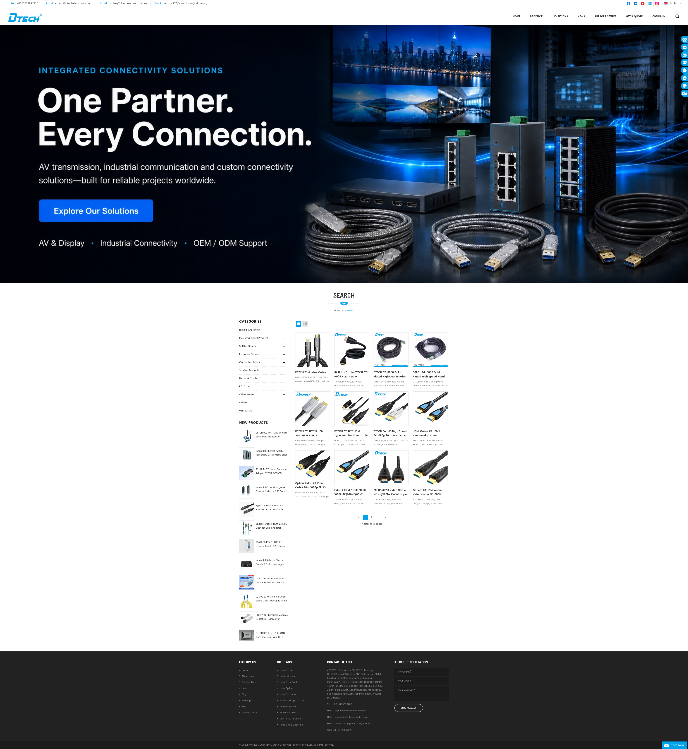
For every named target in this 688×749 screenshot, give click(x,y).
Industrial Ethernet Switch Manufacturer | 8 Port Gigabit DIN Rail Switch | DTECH (271, 453)
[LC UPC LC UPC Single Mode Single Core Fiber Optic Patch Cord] (246, 600)
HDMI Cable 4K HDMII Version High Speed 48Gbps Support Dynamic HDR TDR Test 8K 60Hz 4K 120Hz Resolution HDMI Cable (429, 433)
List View (305, 324)
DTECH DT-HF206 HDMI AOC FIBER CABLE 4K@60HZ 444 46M (309, 433)
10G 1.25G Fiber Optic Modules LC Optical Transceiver (272, 617)
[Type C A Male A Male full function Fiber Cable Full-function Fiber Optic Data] (246, 509)
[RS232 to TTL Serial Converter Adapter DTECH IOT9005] (246, 473)
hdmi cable (286, 670)
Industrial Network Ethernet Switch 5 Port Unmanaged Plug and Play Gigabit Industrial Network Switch (270, 562)
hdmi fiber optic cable (292, 700)
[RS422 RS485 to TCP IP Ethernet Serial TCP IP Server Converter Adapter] (246, 546)
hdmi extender (287, 676)
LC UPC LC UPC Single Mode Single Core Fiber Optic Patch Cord (271, 599)
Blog (244, 694)
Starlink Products (249, 370)
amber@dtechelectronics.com (128, 3)
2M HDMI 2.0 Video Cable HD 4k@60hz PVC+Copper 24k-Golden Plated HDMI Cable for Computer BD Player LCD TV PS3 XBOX (391, 492)
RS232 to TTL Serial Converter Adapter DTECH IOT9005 (271, 471)
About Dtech (248, 676)
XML (244, 706)
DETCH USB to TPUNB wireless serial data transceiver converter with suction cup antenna (271, 435)
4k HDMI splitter (288, 706)
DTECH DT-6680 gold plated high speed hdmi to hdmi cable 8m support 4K (429, 374)
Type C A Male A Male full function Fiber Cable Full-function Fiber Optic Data (269, 508)
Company (658, 16)
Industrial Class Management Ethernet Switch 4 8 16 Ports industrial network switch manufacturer (271, 489)
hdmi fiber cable (289, 682)
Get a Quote (634, 16)
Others (243, 403)
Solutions (560, 16)
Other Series (246, 394)
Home (516, 16)
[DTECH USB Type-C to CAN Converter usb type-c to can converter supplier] (246, 635)
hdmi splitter (286, 688)
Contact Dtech (249, 682)
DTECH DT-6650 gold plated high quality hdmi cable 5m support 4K (390, 374)
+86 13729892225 (27, 3)
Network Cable (248, 378)
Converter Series (249, 362)
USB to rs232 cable (290, 719)
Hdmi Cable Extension (291, 725)
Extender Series (248, 354)
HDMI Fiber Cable (249, 330)
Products (537, 16)
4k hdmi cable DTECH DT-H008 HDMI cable (351, 374)
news (581, 16)
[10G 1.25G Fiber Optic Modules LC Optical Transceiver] (246, 619)
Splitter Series (247, 346)
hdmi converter (288, 694)
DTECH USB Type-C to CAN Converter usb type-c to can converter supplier (270, 635)
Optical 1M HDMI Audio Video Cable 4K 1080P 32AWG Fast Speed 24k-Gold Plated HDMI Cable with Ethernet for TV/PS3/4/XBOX (428, 492)
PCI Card (244, 386)
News (244, 688)
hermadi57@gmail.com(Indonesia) (185, 3)
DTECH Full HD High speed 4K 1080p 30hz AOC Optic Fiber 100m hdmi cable (390, 433)
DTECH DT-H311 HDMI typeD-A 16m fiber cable (351, 433)
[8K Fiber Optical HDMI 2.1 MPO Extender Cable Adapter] (246, 528)
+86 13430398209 (342, 704)
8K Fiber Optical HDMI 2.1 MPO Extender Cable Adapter (271, 526)
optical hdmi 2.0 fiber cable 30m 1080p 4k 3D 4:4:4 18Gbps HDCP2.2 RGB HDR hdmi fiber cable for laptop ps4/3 (312, 485)
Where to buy (249, 712)
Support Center (605, 16)
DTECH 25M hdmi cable (310, 372)
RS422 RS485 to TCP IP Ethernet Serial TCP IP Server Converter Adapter (270, 544)
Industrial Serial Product (253, 338)
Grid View (298, 324)
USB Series (245, 411)
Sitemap (246, 700)
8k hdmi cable (287, 712)
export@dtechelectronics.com (73, 3)
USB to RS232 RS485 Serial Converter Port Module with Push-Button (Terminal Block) (270, 581)
